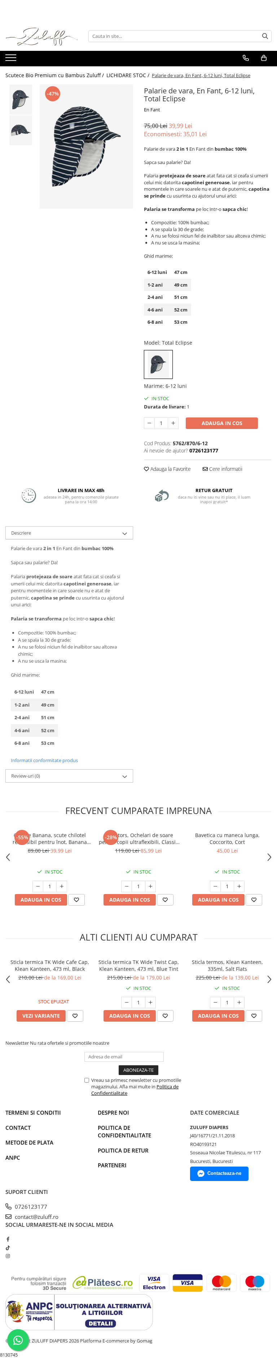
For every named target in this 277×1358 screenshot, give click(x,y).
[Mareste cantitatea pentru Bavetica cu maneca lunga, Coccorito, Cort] (239, 886)
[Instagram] (7, 1256)
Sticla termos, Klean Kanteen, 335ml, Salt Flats (227, 965)
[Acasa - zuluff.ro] (41, 36)
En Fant (152, 109)
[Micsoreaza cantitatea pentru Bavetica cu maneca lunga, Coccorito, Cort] (215, 886)
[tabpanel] (86, 146)
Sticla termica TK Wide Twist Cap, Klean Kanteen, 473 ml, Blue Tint (138, 965)
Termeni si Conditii (33, 1112)
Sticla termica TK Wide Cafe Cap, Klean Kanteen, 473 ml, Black (49, 965)
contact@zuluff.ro (35, 1216)
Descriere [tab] (21, 533)
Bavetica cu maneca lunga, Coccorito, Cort (227, 838)
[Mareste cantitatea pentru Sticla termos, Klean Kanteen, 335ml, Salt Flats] (239, 1002)
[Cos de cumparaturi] (264, 58)
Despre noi (113, 1112)
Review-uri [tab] (25, 776)
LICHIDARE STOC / (128, 75)
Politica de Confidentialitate (124, 1131)
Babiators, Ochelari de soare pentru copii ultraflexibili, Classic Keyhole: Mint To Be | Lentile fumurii (138, 838)
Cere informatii (225, 468)
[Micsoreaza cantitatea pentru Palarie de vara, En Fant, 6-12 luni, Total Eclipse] (149, 423)
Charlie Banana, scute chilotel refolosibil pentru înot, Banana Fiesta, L (50, 838)
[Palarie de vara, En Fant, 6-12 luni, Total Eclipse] (86, 146)
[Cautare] (265, 36)
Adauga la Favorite (170, 468)
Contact (18, 1127)
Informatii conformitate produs (44, 760)
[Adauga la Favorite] (76, 900)
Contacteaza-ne (224, 1173)
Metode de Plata (29, 1142)
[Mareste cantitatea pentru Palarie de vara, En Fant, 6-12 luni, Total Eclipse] (173, 423)
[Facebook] (7, 1239)
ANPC (12, 1157)
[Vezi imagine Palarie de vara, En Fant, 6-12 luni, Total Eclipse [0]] (21, 100)
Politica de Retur (123, 1150)
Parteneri (112, 1165)
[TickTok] (7, 1247)
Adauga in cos (222, 423)
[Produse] (11, 59)
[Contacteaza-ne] (246, 58)
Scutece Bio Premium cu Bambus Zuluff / (55, 75)
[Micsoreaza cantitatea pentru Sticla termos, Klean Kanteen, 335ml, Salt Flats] (215, 1002)
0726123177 (30, 1206)
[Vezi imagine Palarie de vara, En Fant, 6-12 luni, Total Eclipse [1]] (21, 130)
